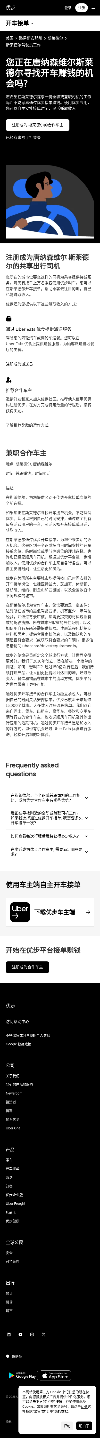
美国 (10, 38)
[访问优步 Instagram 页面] (32, 1334)
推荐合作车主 (19, 390)
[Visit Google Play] (22, 1376)
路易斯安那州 (30, 38)
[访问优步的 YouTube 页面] (20, 1334)
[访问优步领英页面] (9, 1334)
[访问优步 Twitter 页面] (44, 1334)
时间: (11, 473)
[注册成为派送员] (9, 319)
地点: (10, 464)
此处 (84, 1406)
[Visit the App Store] (55, 1376)
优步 (11, 8)
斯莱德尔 (55, 38)
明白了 (84, 1426)
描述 (10, 488)
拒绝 (67, 1426)
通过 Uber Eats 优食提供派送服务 (38, 329)
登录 (68, 8)
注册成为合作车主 (27, 967)
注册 (81, 8)
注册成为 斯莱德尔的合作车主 (37, 125)
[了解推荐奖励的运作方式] (9, 380)
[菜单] (93, 7)
